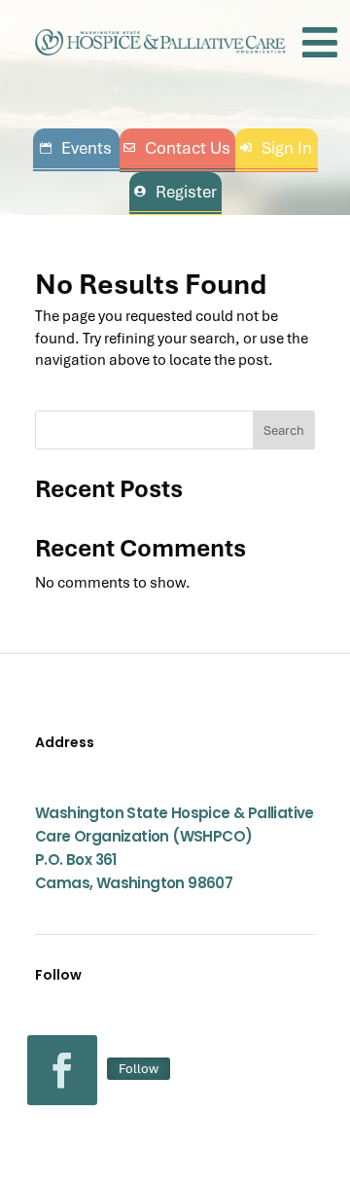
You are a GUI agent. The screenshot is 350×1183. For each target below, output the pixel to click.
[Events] (76, 148)
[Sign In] (276, 148)
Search (283, 430)
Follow (138, 1068)
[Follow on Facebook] (62, 1070)
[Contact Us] (177, 148)
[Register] (175, 192)
